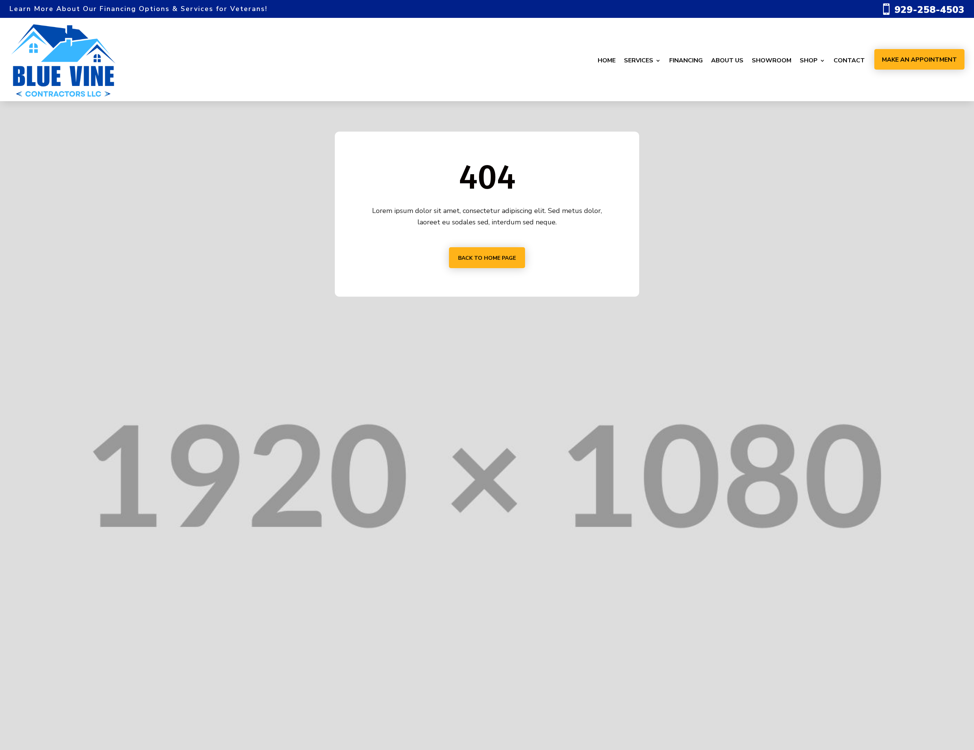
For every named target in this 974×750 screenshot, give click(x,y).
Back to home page (487, 258)
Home (607, 60)
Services (638, 60)
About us (727, 60)
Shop (809, 60)
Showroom (771, 60)
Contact (849, 60)
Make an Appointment (919, 60)
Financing (686, 60)
